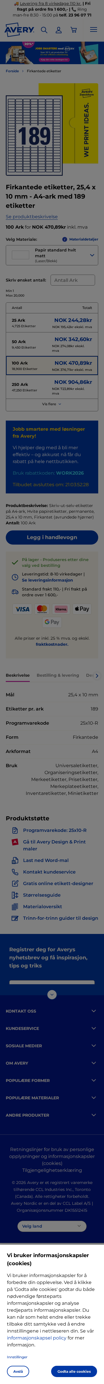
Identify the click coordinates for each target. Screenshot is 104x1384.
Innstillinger (17, 1357)
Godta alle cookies (74, 1371)
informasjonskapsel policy (36, 1338)
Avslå (18, 1371)
